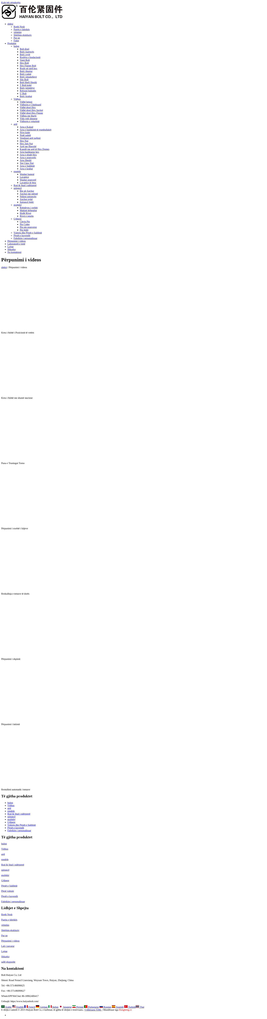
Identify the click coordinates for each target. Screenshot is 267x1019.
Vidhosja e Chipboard (30, 104)
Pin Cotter (25, 224)
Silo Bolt (24, 79)
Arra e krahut (26, 168)
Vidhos (17, 99)
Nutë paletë (25, 135)
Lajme (10, 246)
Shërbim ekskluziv (23, 35)
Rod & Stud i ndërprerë (25, 185)
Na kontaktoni (14, 252)
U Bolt (23, 93)
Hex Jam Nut (26, 143)
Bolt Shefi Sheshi (28, 82)
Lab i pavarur (7, 946)
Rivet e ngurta (27, 216)
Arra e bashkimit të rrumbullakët (35, 129)
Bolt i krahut (26, 96)
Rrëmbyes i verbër (29, 207)
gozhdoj (17, 205)
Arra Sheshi (25, 160)
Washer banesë (27, 174)
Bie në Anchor (27, 191)
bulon (16, 46)
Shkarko (11, 249)
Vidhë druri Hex (28, 107)
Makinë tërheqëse (28, 210)
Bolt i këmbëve (27, 88)
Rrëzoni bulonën (28, 90)
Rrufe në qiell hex (28, 68)
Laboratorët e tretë (16, 244)
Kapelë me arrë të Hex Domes (34, 149)
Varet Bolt (25, 60)
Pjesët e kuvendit (22, 235)
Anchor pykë (26, 199)
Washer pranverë (28, 179)
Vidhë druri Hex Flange (31, 113)
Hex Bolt (24, 63)
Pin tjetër (24, 230)
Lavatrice (24, 177)
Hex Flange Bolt (28, 65)
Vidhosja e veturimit (29, 121)
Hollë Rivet (25, 213)
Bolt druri (24, 49)
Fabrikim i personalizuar (25, 238)
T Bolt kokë (26, 85)
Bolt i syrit (25, 54)
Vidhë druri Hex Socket (31, 110)
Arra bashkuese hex (29, 152)
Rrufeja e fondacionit (30, 57)
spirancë (18, 188)
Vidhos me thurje (28, 115)
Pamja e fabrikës (22, 29)
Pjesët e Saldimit (9, 885)
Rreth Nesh (19, 26)
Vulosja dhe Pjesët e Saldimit (28, 232)
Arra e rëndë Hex (28, 154)
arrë (15, 124)
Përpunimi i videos (16, 241)
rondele (17, 171)
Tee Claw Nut (27, 163)
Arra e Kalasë (26, 127)
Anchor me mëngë (29, 193)
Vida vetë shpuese (28, 118)
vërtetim (17, 32)
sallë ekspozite (8, 962)
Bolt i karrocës (27, 51)
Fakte (16, 40)
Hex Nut (24, 141)
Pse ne (17, 38)
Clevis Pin (25, 221)
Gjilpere (17, 218)
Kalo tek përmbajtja (10, 2)
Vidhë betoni (26, 102)
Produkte (11, 43)
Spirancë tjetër (27, 202)
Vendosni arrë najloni (30, 138)
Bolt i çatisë (25, 74)
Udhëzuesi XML (93, 1009)
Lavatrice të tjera (28, 182)
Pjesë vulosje (7, 891)
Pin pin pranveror (28, 227)
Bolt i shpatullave (28, 76)
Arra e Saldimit (27, 166)
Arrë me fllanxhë (28, 146)
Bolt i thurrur (26, 71)
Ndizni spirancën (28, 196)
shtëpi (10, 24)
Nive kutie (25, 132)
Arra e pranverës (28, 157)
